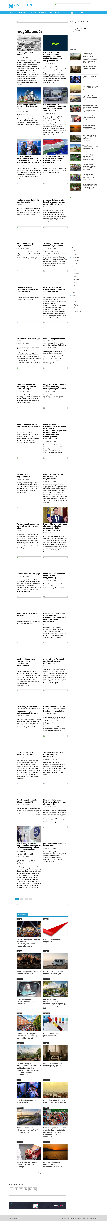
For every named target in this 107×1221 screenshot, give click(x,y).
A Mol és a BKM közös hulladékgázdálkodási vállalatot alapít (26, 386)
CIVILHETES (23, 5)
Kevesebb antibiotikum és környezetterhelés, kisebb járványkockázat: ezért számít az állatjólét (89, 186)
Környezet (20, 1043)
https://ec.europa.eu (23, 685)
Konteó (76, 308)
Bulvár (46, 919)
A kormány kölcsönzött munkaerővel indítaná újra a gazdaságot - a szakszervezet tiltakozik (28, 710)
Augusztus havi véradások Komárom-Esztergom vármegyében (27, 1164)
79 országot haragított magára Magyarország (53, 244)
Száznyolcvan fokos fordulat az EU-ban (25, 753)
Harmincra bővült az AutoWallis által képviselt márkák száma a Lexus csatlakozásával (54, 107)
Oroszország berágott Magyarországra (26, 244)
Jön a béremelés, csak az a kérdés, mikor (54, 844)
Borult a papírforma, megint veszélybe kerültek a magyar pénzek (55, 289)
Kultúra (12, 13)
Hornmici (53, 532)
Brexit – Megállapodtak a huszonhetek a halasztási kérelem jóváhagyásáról (54, 709)
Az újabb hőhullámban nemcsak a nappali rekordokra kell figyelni (53, 1164)
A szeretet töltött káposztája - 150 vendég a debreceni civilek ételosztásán (89, 167)
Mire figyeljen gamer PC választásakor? (26, 1101)
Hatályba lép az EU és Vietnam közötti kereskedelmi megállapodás (26, 662)
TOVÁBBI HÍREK (23, 914)
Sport (75, 276)
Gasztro (76, 279)
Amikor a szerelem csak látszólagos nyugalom (52, 1064)
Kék (75, 301)
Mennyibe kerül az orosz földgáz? (27, 614)
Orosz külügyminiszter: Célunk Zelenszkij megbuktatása (53, 476)
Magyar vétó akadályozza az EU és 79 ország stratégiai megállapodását (55, 386)
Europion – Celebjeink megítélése (52, 940)
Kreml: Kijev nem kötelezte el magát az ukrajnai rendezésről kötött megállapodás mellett (55, 527)
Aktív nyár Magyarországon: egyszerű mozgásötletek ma (90, 146)
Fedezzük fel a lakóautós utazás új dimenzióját (53, 972)
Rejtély (76, 305)
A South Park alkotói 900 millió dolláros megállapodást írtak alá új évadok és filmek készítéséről (55, 617)
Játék (75, 282)
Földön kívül (77, 311)
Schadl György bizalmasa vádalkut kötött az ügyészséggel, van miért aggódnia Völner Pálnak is (54, 341)
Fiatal (50, 13)
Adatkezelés (86, 1218)
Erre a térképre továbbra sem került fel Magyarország (54, 575)
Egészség (46, 1013)
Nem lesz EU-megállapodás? (23, 475)
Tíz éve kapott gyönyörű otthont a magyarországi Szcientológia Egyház (27, 1036)
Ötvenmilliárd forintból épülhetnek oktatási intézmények (53, 661)
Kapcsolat (92, 1218)
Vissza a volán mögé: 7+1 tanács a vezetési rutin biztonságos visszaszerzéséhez (26, 1002)
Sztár (75, 298)
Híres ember (54, 165)
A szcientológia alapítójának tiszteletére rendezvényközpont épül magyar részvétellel (28, 942)
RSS (97, 1218)
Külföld (19, 919)
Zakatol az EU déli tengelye (28, 573)
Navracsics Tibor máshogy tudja (28, 339)
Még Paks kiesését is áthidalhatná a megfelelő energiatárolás (27, 1130)
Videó (57, 13)
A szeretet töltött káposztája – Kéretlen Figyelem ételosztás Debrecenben (88, 177)
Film (75, 251)
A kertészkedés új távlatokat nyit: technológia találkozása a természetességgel (89, 157)
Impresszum (70, 1218)
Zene (75, 254)
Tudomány (22, 13)
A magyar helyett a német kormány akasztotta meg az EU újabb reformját (54, 202)
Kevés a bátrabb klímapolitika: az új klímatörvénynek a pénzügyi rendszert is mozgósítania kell (54, 1003)
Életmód (42, 13)
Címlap (64, 1218)
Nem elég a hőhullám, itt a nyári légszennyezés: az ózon (54, 1101)
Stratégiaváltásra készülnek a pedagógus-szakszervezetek (27, 289)
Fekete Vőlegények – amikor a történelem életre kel (29, 972)
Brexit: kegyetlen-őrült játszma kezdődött (27, 801)
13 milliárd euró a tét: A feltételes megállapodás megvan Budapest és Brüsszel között (53, 159)
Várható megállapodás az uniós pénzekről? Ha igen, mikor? (28, 526)
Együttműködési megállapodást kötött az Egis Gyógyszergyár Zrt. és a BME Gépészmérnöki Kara (29, 159)
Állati (75, 289)
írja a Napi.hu (21, 778)
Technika (77, 260)
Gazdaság (33, 13)
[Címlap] (11, 6)
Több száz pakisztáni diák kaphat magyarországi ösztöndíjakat (54, 754)
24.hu (54, 363)
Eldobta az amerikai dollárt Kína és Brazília (28, 201)
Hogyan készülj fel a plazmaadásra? (51, 1035)
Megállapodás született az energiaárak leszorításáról (28, 425)
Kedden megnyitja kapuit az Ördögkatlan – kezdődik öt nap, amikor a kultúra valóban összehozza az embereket (54, 1132)
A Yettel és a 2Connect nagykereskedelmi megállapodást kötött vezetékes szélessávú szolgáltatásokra (53, 56)
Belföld (19, 1013)
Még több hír (41, 1173)
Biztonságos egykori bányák (25, 53)
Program (76, 270)
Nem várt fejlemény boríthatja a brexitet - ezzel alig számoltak (55, 802)
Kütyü (18, 1080)
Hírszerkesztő (54, 759)
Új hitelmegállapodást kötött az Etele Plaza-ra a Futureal (27, 106)
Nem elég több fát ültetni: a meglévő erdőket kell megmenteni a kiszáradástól (90, 138)
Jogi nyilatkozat (77, 1218)
